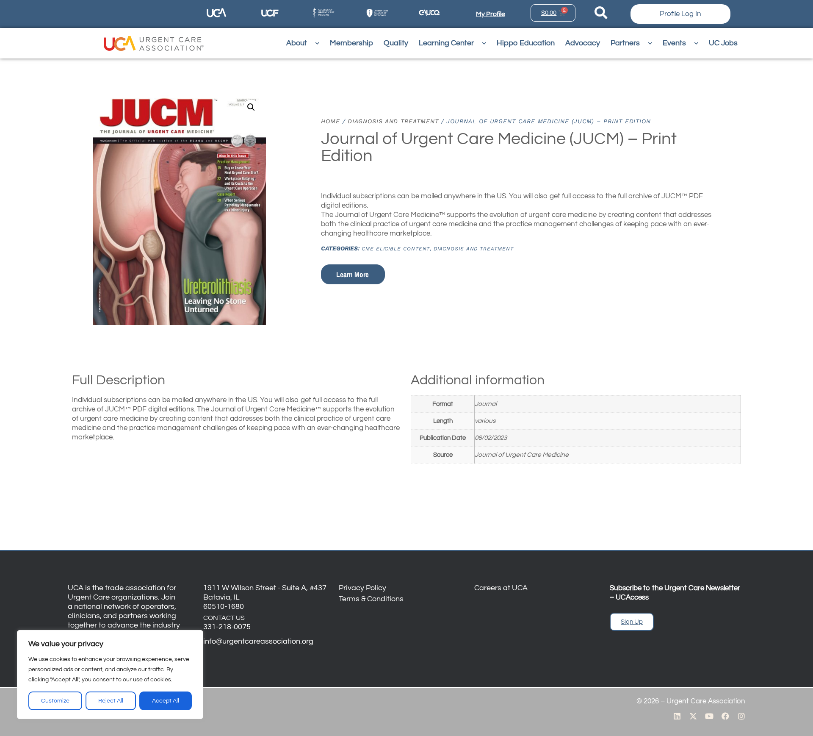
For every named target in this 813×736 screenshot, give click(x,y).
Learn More (352, 274)
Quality (396, 43)
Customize (55, 701)
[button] (251, 107)
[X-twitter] (693, 716)
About (296, 43)
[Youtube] (709, 716)
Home (330, 121)
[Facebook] (725, 716)
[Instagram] (741, 716)
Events (674, 43)
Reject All (110, 701)
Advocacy (582, 43)
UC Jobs (723, 43)
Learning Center (446, 43)
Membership (351, 43)
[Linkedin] (677, 716)
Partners (625, 43)
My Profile (490, 14)
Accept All (165, 701)
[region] (110, 674)
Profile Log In (680, 14)
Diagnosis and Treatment (393, 121)
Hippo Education (526, 43)
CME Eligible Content (396, 249)
